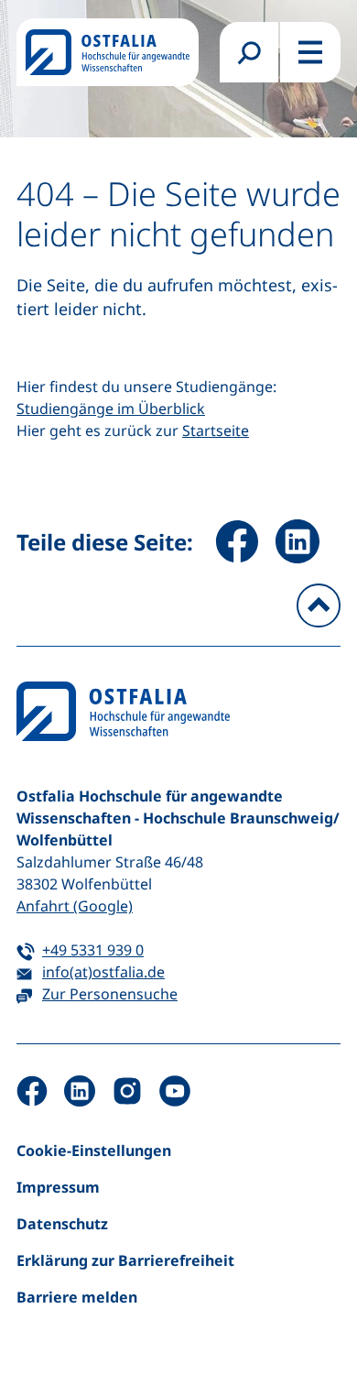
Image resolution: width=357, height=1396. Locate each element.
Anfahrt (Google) (74, 906)
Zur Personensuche (110, 994)
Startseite (215, 430)
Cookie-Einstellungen (93, 1150)
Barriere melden (76, 1297)
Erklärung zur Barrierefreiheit (125, 1260)
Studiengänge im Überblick (110, 408)
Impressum (58, 1187)
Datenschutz (62, 1224)
